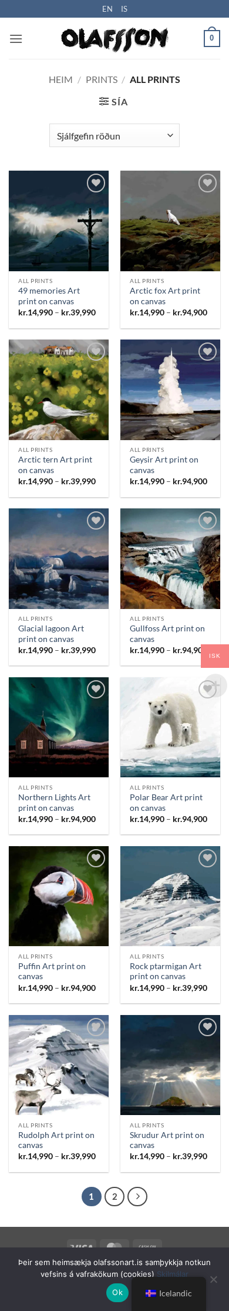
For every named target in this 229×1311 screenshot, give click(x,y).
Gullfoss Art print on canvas (167, 634)
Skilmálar (172, 1274)
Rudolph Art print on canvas (56, 1140)
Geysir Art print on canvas (164, 465)
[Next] (137, 1197)
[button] (16, 38)
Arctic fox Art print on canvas (165, 296)
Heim (61, 79)
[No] (213, 1282)
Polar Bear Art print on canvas (166, 803)
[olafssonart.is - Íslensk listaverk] (114, 38)
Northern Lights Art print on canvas (54, 803)
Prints (101, 79)
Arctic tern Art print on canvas (55, 465)
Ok (117, 1292)
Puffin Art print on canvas (52, 971)
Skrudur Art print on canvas (167, 1140)
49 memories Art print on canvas (49, 296)
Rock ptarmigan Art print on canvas (165, 971)
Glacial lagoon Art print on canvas (51, 634)
